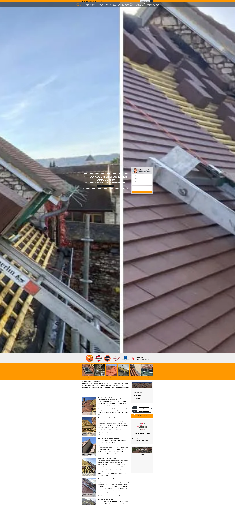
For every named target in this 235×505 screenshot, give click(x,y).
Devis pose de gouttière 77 (132, 5)
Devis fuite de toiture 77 (143, 5)
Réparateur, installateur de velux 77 (100, 4)
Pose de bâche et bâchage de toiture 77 (138, 5)
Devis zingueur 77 (127, 4)
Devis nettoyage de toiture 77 (114, 4)
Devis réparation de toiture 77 (121, 4)
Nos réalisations (105, 186)
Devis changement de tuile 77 (156, 4)
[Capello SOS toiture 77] (79, 5)
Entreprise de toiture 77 (149, 4)
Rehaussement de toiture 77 (108, 5)
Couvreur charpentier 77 (92, 4)
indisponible (87, 1)
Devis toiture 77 (87, 4)
